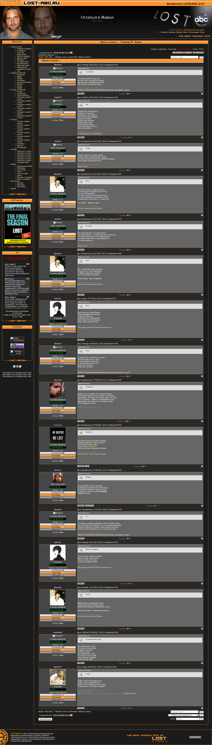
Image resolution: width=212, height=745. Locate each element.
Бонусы (20, 145)
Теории (20, 78)
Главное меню (16, 47)
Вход (202, 32)
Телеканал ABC (23, 162)
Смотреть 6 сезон (24, 160)
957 (114, 298)
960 (120, 425)
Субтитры (21, 144)
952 (116, 97)
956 (120, 253)
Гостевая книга (23, 62)
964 (116, 587)
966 (115, 667)
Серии (19, 86)
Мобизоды (21, 168)
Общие (20, 88)
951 (116, 65)
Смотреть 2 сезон (24, 153)
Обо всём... (49, 57)
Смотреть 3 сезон (24, 155)
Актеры (20, 91)
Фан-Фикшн (21, 186)
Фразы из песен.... (85, 57)
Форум (13, 188)
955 (120, 219)
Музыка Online (182, 32)
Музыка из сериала (24, 177)
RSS (201, 49)
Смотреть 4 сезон (24, 157)
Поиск (195, 49)
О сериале (21, 50)
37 (65, 53)
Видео (19, 77)
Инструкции (21, 147)
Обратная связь (23, 65)
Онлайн (14, 149)
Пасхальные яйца (24, 82)
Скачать (14, 119)
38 (68, 53)
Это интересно (23, 95)
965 (116, 632)
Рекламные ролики (24, 166)
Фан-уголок (15, 181)
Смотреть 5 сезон (24, 159)
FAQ (18, 71)
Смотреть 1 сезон (24, 151)
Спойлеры (21, 75)
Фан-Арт (20, 183)
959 (120, 380)
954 (120, 174)
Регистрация (194, 32)
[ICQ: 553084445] (87, 466)
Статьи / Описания (18, 90)
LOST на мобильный (21, 53)
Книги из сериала (23, 179)
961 (120, 470)
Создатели (21, 93)
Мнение (20, 84)
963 (116, 542)
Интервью (21, 80)
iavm (56, 55)
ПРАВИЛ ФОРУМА (130, 693)
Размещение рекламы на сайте (24, 68)
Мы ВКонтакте (22, 63)
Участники (172, 49)
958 (116, 344)
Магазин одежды (23, 56)
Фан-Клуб (20, 185)
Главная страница (168, 32)
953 (120, 141)
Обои (19, 172)
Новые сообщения (159, 49)
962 (120, 509)
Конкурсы (21, 60)
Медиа (13, 164)
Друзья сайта (22, 58)
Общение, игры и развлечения (66, 57)
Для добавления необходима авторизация (17, 312)
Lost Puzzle (21, 170)
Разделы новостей (18, 73)
